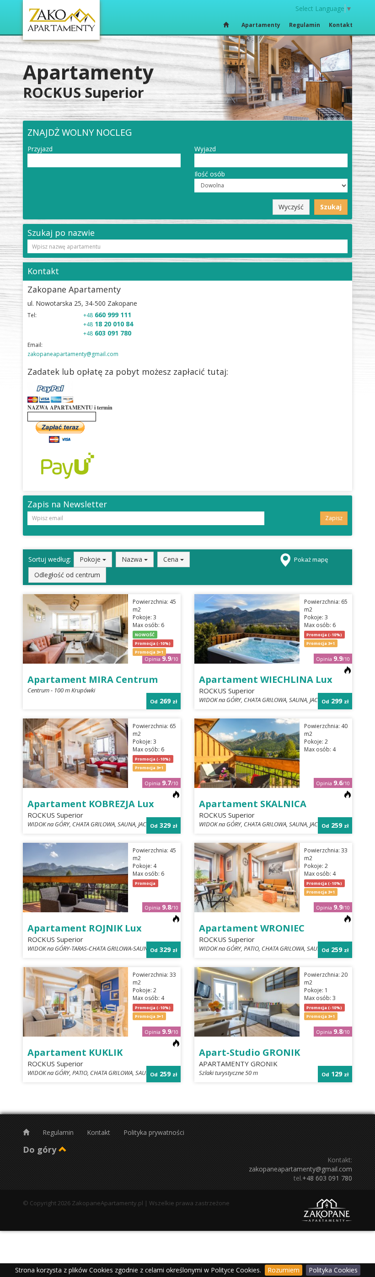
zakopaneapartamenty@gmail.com (72, 354)
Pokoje (91, 559)
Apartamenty (260, 25)
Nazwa (133, 559)
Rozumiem (284, 1270)
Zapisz (334, 518)
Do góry (41, 1149)
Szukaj (331, 206)
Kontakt (341, 25)
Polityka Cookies (333, 1270)
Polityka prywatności (153, 1132)
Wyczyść (291, 206)
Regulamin (304, 25)
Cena (171, 559)
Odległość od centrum (67, 574)
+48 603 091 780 (327, 1178)
